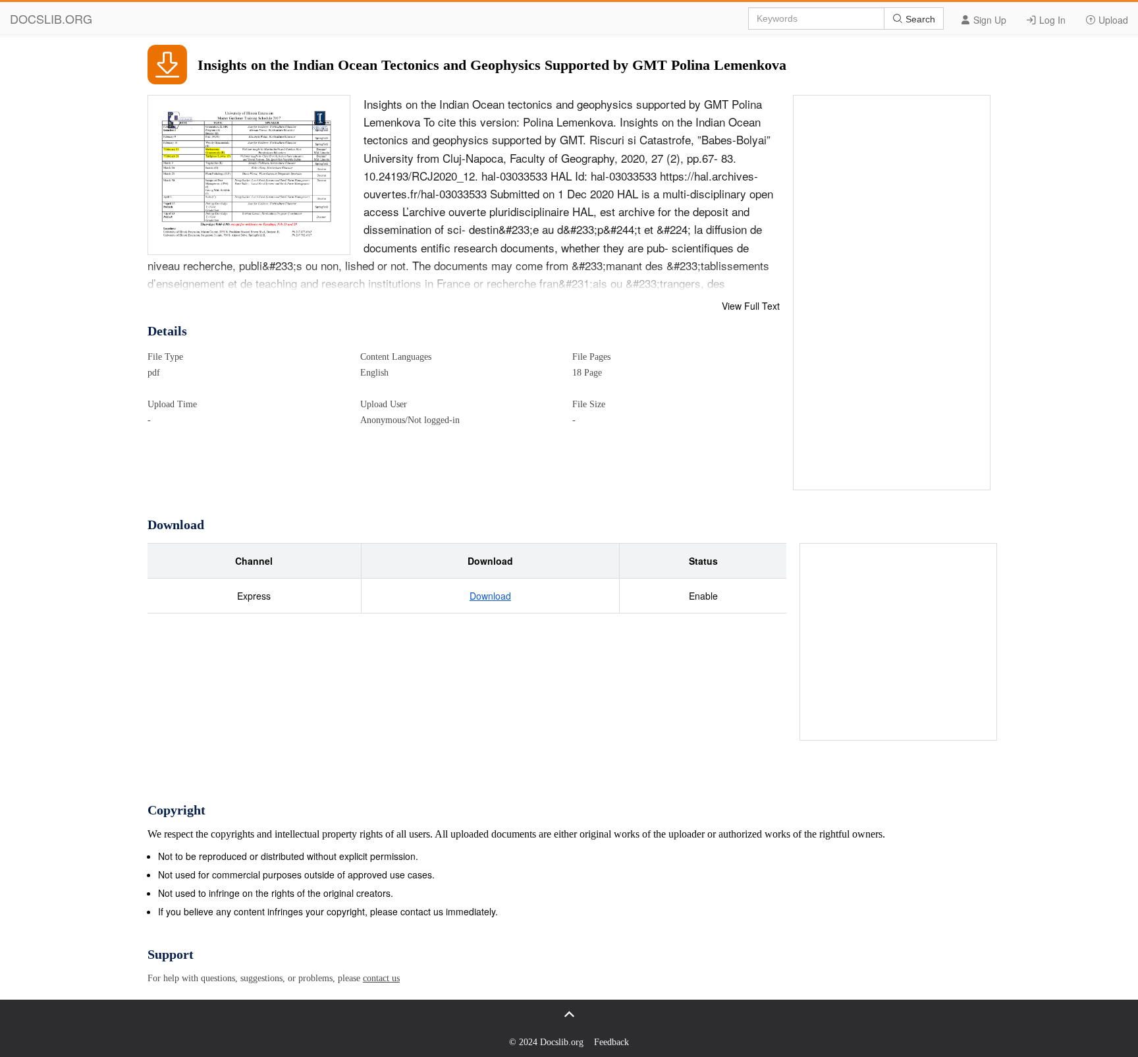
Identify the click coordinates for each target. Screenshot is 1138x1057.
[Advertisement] (892, 293)
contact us (381, 978)
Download (490, 595)
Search (919, 19)
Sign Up (988, 19)
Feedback (611, 1042)
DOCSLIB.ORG (51, 18)
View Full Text (751, 305)
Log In (1051, 19)
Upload (1112, 19)
